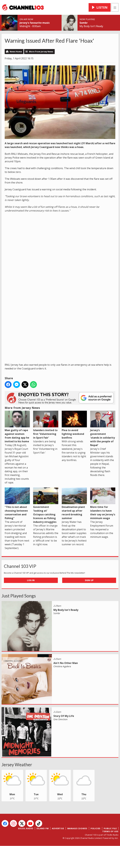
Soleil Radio (25, 828)
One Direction (60, 719)
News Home (16, 51)
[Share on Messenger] (16, 384)
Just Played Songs (19, 595)
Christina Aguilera (62, 666)
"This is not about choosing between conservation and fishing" (16, 512)
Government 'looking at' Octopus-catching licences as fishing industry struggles (44, 514)
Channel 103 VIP (20, 566)
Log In (31, 580)
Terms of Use (110, 831)
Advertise (58, 828)
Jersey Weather (17, 764)
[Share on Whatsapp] (33, 384)
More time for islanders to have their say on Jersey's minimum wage (102, 512)
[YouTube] (30, 823)
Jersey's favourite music (35, 22)
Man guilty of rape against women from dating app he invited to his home (17, 435)
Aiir (116, 838)
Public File (110, 828)
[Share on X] (25, 384)
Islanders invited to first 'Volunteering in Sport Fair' (45, 433)
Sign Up (89, 580)
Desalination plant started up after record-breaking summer (73, 512)
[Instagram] (13, 823)
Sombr (84, 22)
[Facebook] (5, 823)
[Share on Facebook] (8, 384)
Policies (95, 828)
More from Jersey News (41, 51)
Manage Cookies (77, 828)
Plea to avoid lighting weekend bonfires (73, 433)
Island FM (43, 828)
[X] (21, 823)
